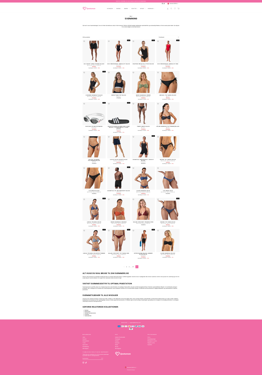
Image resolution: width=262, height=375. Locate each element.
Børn (126, 8)
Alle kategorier (85, 348)
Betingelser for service (152, 340)
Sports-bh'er (85, 344)
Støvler (116, 344)
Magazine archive (151, 342)
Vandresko (117, 342)
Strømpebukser (86, 340)
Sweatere (84, 339)
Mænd (118, 8)
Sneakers (117, 340)
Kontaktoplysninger (152, 339)
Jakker (84, 337)
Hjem (131, 16)
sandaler (136, 288)
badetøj (121, 287)
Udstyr (134, 8)
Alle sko (116, 346)
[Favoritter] (174, 8)
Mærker (151, 8)
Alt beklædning (86, 346)
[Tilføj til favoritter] (84, 41)
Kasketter (87, 314)
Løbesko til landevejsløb (120, 337)
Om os (149, 337)
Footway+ (133, 369)
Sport (142, 8)
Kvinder (110, 8)
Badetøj (86, 310)
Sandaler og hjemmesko (90, 313)
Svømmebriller (88, 315)
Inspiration (150, 344)
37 (133, 266)
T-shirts (84, 342)
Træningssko (117, 339)
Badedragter (87, 311)
